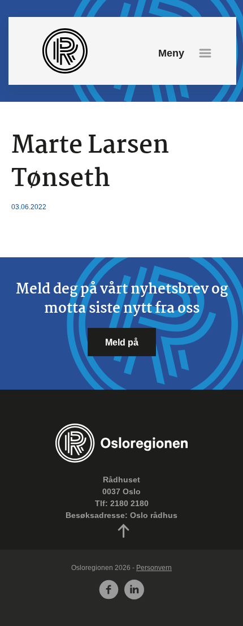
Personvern (154, 568)
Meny (171, 53)
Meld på (121, 341)
